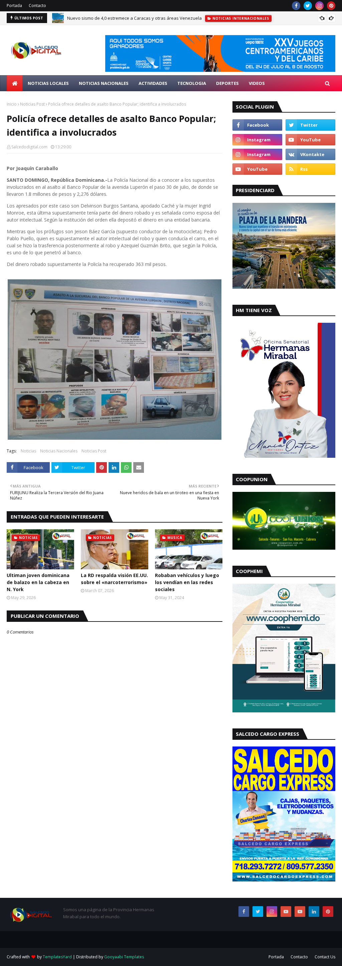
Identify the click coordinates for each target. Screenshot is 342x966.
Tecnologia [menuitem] (191, 83)
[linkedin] (314, 911)
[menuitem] (15, 83)
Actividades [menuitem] (153, 83)
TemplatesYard (57, 957)
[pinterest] (331, 5)
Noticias (28, 451)
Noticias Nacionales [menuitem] (104, 83)
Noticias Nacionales (58, 451)
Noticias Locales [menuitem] (48, 83)
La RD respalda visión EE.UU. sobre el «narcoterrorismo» (114, 578)
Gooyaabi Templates (124, 957)
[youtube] (310, 139)
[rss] (310, 169)
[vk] (310, 154)
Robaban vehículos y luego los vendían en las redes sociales (187, 582)
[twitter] (308, 5)
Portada (14, 5)
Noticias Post (32, 104)
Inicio (12, 104)
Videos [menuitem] (257, 83)
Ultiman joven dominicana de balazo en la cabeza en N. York (38, 582)
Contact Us (325, 957)
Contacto (37, 5)
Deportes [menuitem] (227, 83)
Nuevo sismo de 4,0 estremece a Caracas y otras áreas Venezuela (134, 18)
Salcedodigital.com (29, 147)
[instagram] (319, 5)
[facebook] (296, 5)
